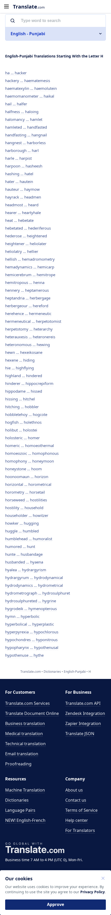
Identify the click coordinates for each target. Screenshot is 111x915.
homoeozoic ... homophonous (32, 453)
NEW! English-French (25, 820)
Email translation (21, 754)
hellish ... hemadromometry (30, 259)
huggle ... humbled (22, 530)
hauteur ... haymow (22, 189)
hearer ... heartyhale (23, 212)
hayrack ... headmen (23, 197)
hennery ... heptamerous (27, 290)
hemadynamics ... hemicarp (29, 266)
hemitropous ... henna (24, 282)
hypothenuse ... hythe (24, 655)
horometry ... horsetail (25, 492)
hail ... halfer (16, 103)
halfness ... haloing (21, 111)
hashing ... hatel (19, 173)
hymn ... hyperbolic (22, 616)
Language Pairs (20, 810)
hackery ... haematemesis (27, 80)
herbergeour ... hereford (26, 305)
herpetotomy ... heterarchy (29, 329)
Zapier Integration (83, 723)
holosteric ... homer (22, 437)
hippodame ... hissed (23, 391)
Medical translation (24, 733)
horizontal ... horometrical (28, 484)
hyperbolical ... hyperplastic (29, 624)
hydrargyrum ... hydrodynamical (34, 577)
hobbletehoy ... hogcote (26, 414)
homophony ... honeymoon (29, 461)
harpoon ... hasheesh (23, 166)
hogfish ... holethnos (23, 422)
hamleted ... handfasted (26, 127)
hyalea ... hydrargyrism (25, 569)
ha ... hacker (16, 72)
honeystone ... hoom (23, 468)
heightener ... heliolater (25, 243)
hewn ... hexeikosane (23, 352)
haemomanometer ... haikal (29, 96)
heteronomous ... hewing (27, 344)
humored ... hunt (20, 546)
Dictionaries (17, 800)
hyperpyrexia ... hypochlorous (31, 631)
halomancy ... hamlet (23, 119)
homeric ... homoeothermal (29, 445)
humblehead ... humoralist (28, 538)
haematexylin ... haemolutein (31, 88)
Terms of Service (81, 810)
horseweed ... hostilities (26, 499)
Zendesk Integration (85, 713)
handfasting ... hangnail (26, 134)
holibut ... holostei (21, 430)
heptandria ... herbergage (27, 298)
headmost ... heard (21, 204)
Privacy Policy (92, 891)
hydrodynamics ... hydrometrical (34, 585)
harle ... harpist (18, 158)
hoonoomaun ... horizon (26, 476)
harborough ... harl (22, 150)
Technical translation (25, 743)
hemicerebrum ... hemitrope (30, 274)
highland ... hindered (23, 375)
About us (74, 790)
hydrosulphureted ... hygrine (30, 600)
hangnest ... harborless (25, 142)
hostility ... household (24, 507)
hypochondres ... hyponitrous (31, 639)
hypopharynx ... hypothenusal (31, 647)
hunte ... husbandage (24, 554)
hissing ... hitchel (20, 398)
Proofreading (18, 764)
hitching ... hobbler (22, 406)
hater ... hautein (19, 181)
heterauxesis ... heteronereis (30, 336)
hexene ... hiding (20, 360)
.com (29, 6)
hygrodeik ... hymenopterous (31, 608)
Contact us (75, 800)
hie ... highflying (19, 367)
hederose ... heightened (26, 235)
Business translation (25, 723)
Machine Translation (25, 790)
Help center (76, 820)
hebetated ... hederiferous (28, 228)
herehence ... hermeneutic (28, 313)
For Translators (80, 830)
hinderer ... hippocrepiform (29, 383)
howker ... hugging (22, 523)
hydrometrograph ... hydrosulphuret (37, 593)
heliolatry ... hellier (21, 251)
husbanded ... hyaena (24, 562)
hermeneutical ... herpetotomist (33, 321)
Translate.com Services (27, 703)
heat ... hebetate (19, 220)
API (82, 703)
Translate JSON (79, 733)
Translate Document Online (32, 713)
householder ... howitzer (26, 515)
